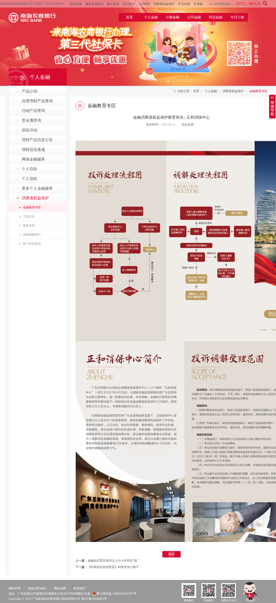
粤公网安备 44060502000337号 (117, 593)
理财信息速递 (33, 149)
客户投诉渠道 (32, 243)
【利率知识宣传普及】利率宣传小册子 (113, 567)
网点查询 (113, 4)
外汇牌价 (128, 4)
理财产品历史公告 (37, 140)
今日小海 (237, 17)
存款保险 (76, 4)
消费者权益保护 (164, 4)
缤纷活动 (29, 130)
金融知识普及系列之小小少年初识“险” (113, 560)
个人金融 (151, 17)
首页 (129, 17)
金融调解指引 (32, 234)
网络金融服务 (33, 159)
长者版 (198, 4)
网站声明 (15, 588)
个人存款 (29, 169)
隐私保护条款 (37, 588)
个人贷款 (29, 178)
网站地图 (60, 588)
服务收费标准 (94, 4)
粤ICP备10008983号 (94, 598)
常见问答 (184, 4)
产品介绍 (29, 91)
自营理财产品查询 (37, 101)
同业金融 (216, 17)
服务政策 (29, 225)
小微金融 (172, 17)
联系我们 (80, 588)
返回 (171, 554)
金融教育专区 (32, 207)
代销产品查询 (33, 111)
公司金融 (194, 17)
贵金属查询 (31, 120)
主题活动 (29, 216)
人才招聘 (144, 4)
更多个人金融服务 (37, 188)
